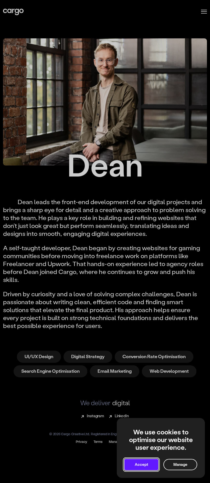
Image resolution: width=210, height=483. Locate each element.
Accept (141, 464)
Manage (180, 464)
